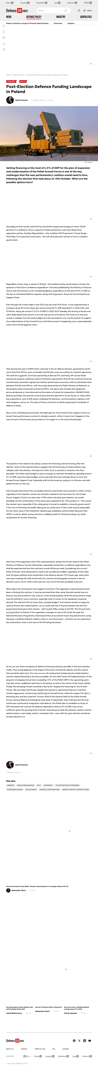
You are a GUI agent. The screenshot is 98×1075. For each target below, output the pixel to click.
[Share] (3, 49)
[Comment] (3, 31)
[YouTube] (89, 1040)
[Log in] (78, 10)
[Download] (3, 43)
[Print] (3, 37)
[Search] (65, 10)
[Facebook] (74, 1040)
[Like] (3, 25)
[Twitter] (79, 1040)
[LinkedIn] (84, 1040)
